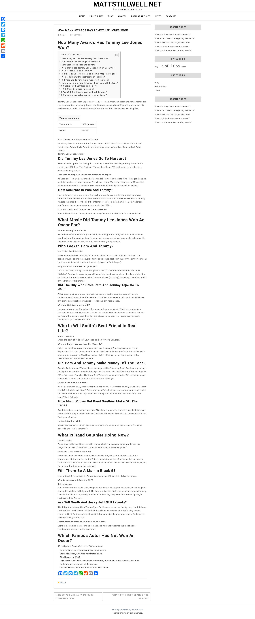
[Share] (3, 56)
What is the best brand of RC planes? (130, 597)
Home (82, 16)
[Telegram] (3, 35)
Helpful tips (96, 16)
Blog (110, 16)
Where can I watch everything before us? (175, 38)
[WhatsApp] (3, 40)
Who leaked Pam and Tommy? (77, 71)
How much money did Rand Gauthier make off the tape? (90, 83)
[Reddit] (3, 45)
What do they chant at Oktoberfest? (173, 34)
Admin (63, 35)
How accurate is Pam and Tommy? (79, 65)
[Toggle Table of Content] (115, 55)
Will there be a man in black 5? (78, 89)
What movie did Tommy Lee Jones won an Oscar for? (89, 68)
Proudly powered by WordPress (127, 609)
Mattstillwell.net (127, 4)
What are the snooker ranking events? (174, 50)
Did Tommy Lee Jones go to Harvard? (81, 62)
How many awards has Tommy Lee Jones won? (85, 59)
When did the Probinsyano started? (172, 46)
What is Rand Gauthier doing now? (80, 86)
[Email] (3, 51)
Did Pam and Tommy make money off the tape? (85, 80)
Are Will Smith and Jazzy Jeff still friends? (85, 92)
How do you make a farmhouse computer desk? (74, 597)
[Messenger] (3, 29)
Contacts (171, 16)
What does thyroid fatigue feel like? (172, 42)
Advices (122, 16)
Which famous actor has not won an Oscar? (85, 95)
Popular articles (140, 16)
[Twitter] (3, 24)
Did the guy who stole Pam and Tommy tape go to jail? (89, 74)
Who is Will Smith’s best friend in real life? (83, 77)
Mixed (158, 16)
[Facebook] (3, 19)
